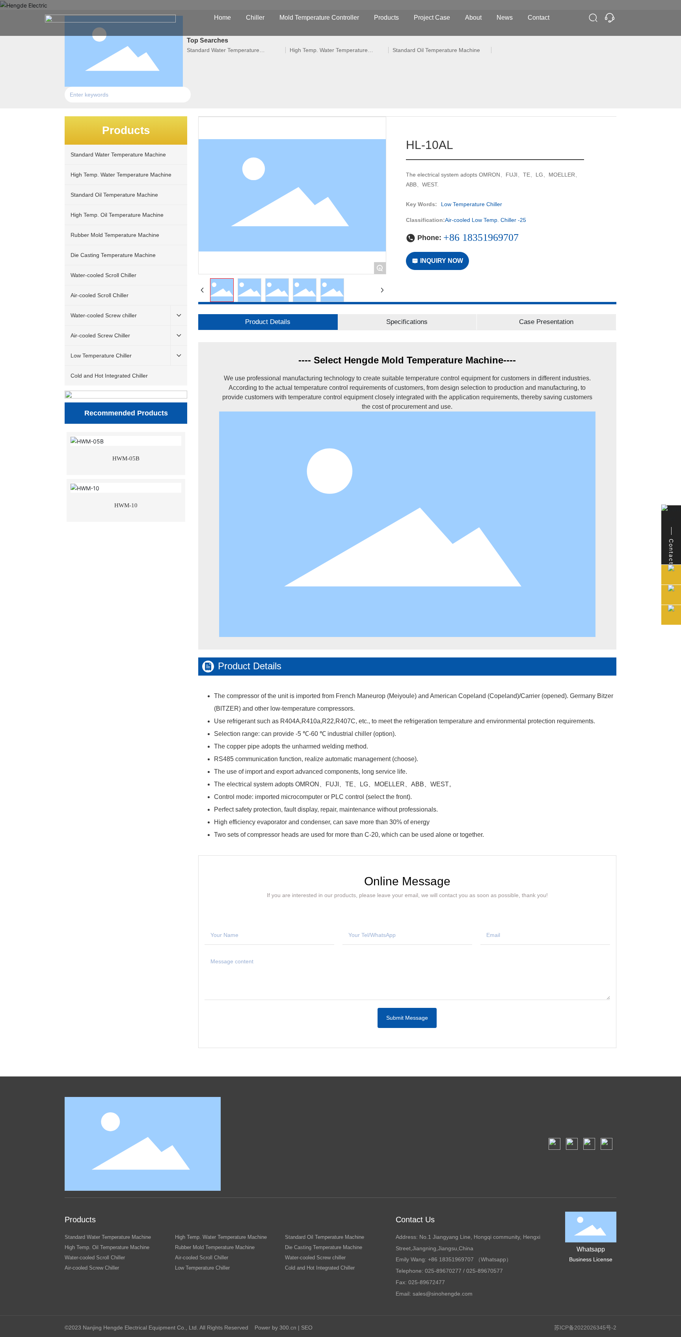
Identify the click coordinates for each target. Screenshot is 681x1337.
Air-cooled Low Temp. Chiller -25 (485, 220)
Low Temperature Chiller (202, 1268)
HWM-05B (126, 458)
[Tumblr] (606, 1144)
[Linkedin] (572, 1144)
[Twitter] (589, 1144)
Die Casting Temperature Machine (323, 1247)
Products (80, 1219)
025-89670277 (443, 1271)
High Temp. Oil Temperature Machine (107, 1247)
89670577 (490, 1271)
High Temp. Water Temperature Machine (221, 1237)
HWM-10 (126, 505)
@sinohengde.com (449, 1293)
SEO (307, 1327)
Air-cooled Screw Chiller (92, 1268)
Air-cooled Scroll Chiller (201, 1258)
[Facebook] (554, 1144)
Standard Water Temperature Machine (108, 1237)
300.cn (287, 1327)
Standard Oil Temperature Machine (324, 1237)
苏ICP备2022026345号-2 (585, 1327)
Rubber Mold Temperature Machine (215, 1247)
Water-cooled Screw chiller (315, 1258)
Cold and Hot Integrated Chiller (320, 1268)
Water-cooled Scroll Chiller (95, 1258)
